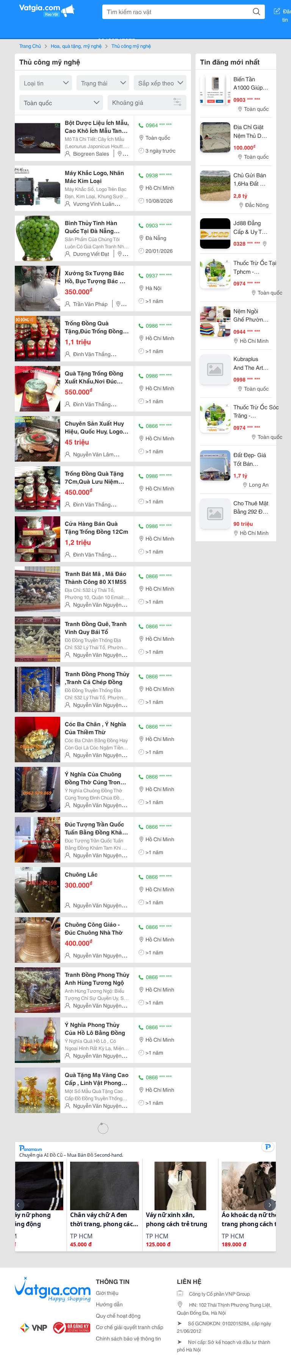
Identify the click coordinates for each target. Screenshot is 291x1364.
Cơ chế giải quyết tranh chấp (129, 1327)
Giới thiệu (107, 1292)
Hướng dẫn (109, 1304)
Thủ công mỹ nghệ (131, 45)
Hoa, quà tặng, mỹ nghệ (76, 45)
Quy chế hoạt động (118, 1315)
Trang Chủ (30, 45)
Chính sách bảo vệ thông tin (128, 1338)
